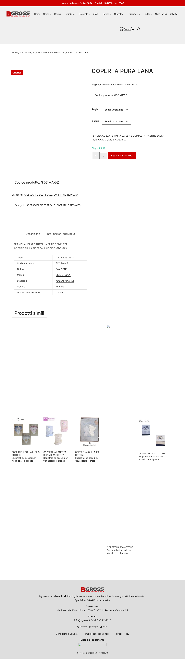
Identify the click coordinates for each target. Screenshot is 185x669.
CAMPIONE (61, 269)
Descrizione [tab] (33, 233)
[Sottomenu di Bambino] (76, 14)
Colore (95, 120)
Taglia (95, 109)
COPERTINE (60, 194)
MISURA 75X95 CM (65, 257)
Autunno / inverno (65, 280)
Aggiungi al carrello (121, 155)
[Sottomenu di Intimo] (110, 14)
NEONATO (25, 52)
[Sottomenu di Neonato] (89, 14)
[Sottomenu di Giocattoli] (125, 14)
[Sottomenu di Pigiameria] (141, 14)
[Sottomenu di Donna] (62, 14)
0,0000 (59, 292)
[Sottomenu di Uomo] (50, 14)
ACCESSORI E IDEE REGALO (47, 52)
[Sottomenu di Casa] (99, 14)
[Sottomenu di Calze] (151, 14)
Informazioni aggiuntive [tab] (61, 233)
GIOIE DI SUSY (63, 275)
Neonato (60, 286)
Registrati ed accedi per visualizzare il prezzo (115, 84)
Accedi (127, 29)
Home (15, 52)
